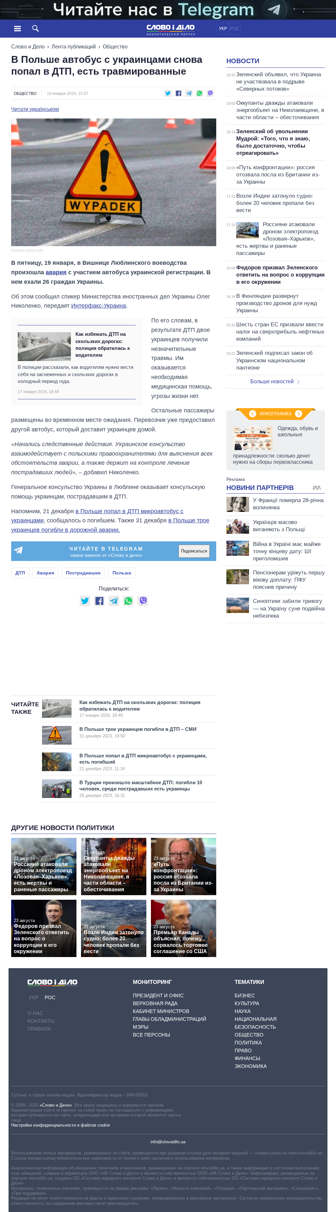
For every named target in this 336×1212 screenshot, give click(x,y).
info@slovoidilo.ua (168, 1141)
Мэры (140, 1027)
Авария (45, 572)
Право (243, 1050)
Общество (115, 46)
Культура (247, 1003)
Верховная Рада (155, 1003)
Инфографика (276, 413)
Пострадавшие (83, 572)
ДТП (20, 572)
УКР (223, 29)
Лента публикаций (74, 46)
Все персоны (151, 1035)
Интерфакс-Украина (98, 305)
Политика (248, 1042)
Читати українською (35, 109)
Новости (242, 60)
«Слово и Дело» (56, 1105)
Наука (243, 1011)
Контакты (41, 1021)
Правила (39, 1029)
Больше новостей (272, 381)
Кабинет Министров (161, 1011)
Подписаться (194, 551)
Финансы (247, 1058)
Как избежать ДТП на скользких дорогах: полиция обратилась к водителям (102, 344)
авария (56, 272)
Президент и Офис (158, 995)
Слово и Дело (28, 46)
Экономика (251, 1066)
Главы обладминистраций (169, 1019)
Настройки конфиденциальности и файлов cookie (60, 1125)
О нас (35, 1013)
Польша (122, 572)
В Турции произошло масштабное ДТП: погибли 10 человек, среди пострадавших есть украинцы (140, 789)
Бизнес (245, 995)
